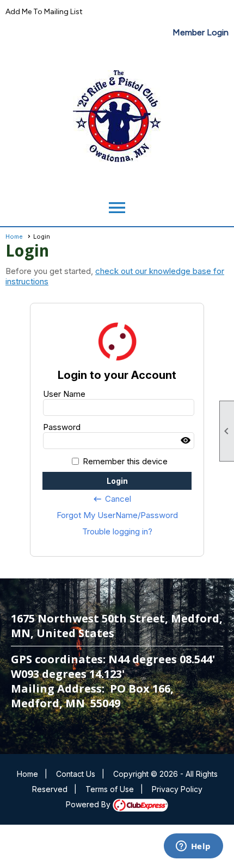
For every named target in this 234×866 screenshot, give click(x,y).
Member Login (201, 32)
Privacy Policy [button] (177, 789)
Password (62, 427)
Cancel (112, 499)
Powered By (89, 804)
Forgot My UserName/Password (117, 515)
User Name (64, 394)
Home (14, 236)
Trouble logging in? (117, 531)
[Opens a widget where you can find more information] (193, 847)
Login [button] (117, 480)
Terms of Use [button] (109, 789)
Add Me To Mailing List (44, 11)
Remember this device (125, 461)
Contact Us (75, 773)
